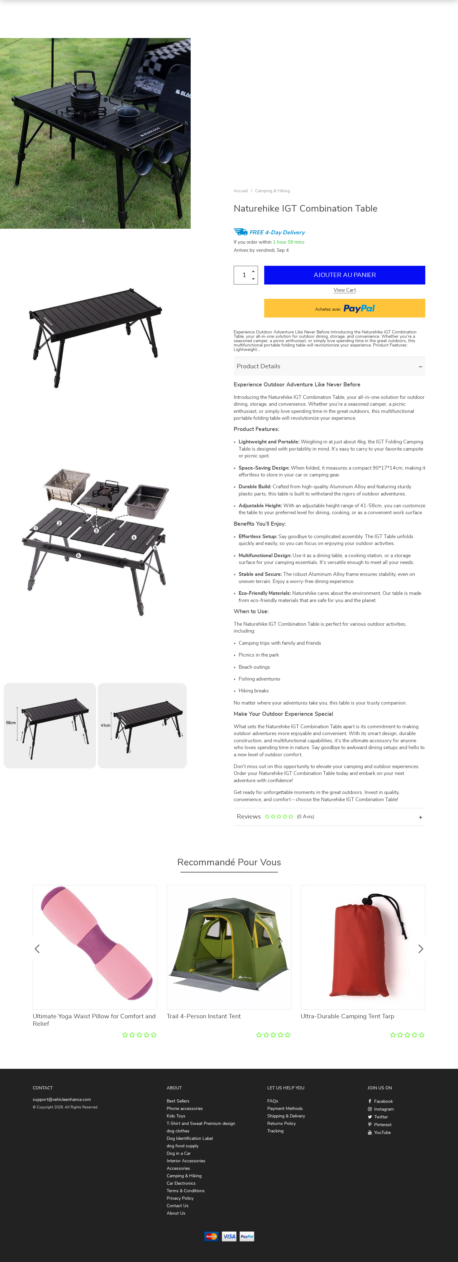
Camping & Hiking (272, 191)
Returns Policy (281, 1123)
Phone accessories (185, 1109)
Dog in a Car (179, 1153)
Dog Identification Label (190, 1138)
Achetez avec (328, 309)
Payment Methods (285, 1109)
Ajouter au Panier (345, 275)
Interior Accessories (186, 1161)
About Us (176, 1213)
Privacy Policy (180, 1198)
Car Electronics (181, 1183)
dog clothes (178, 1131)
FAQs (272, 1101)
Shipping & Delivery (286, 1116)
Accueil (241, 191)
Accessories (178, 1168)
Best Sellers (178, 1101)
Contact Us (177, 1206)
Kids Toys (176, 1116)
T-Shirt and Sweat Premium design (201, 1123)
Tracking (275, 1131)
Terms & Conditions (186, 1191)
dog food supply (182, 1146)
